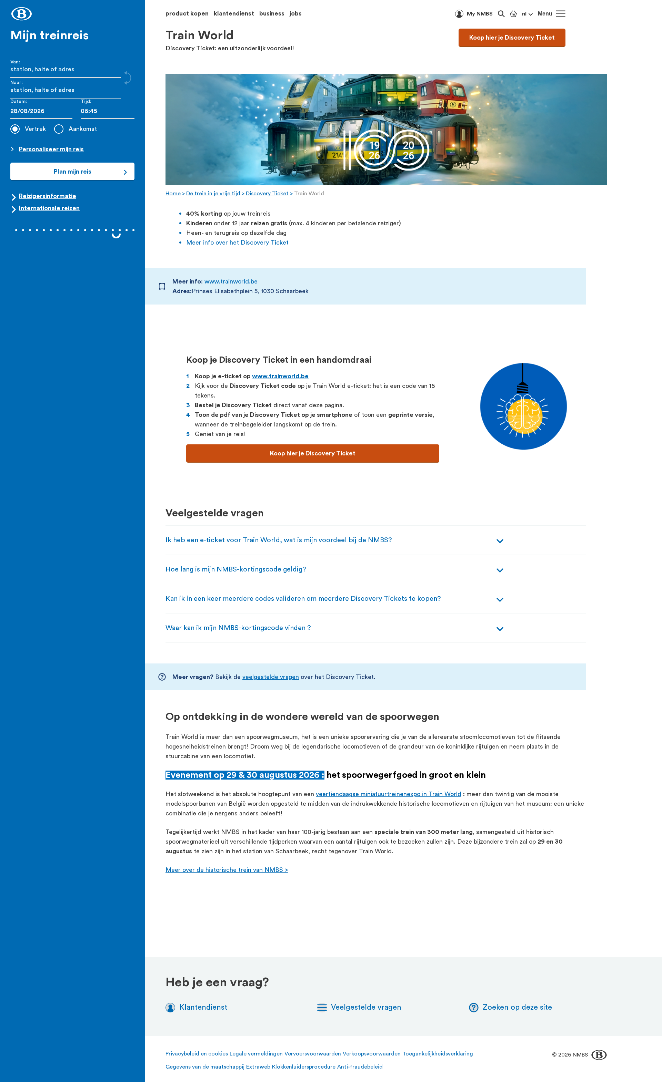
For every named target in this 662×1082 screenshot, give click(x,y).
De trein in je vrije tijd (213, 193)
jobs (296, 13)
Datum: (18, 101)
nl (524, 14)
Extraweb (258, 1067)
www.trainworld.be (231, 281)
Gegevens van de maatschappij (205, 1067)
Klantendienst (203, 1007)
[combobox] (107, 111)
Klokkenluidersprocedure (303, 1067)
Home (173, 193)
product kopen (187, 13)
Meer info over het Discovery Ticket (237, 242)
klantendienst (234, 13)
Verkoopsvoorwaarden (372, 1054)
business (271, 13)
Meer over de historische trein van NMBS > (227, 870)
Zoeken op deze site (517, 1007)
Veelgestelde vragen (366, 1007)
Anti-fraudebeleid (360, 1067)
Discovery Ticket (267, 193)
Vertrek (35, 129)
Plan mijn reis (72, 171)
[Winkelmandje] (513, 14)
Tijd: (86, 101)
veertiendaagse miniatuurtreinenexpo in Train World (388, 794)
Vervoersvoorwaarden (312, 1054)
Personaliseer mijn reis (51, 149)
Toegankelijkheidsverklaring (437, 1054)
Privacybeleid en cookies (197, 1054)
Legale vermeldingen (256, 1054)
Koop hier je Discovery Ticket (512, 37)
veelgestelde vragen (270, 677)
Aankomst (83, 129)
